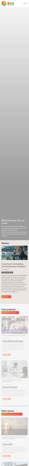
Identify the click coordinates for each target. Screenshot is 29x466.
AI (2, 272)
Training (20, 341)
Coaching (5, 341)
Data (6, 387)
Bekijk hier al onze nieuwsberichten (11, 414)
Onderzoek (6, 272)
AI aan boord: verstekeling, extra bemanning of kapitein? (13, 265)
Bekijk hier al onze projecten (9, 312)
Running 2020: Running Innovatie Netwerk (14, 335)
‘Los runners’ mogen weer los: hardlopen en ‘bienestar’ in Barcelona (14, 437)
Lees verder (5, 296)
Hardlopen (10, 341)
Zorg (15, 387)
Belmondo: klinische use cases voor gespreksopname (12, 380)
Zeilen (11, 272)
